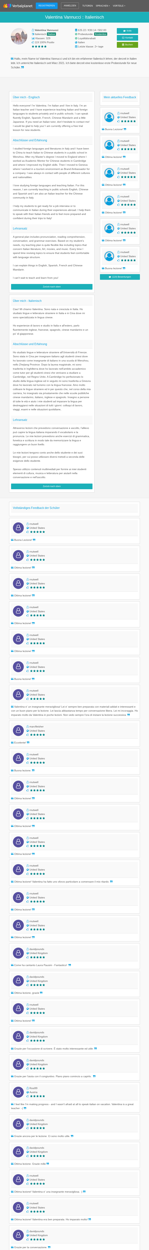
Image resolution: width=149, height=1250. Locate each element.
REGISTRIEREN (47, 5)
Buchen (128, 44)
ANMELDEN (70, 5)
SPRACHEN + (103, 6)
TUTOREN (87, 6)
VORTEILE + (119, 6)
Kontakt (128, 37)
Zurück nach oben (52, 286)
